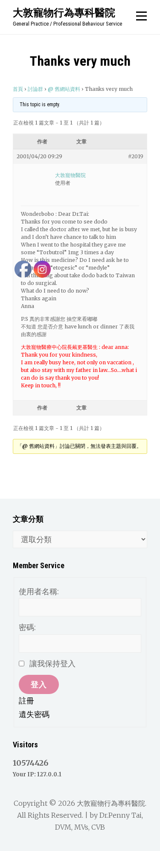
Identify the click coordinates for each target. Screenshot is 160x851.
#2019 (135, 156)
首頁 (18, 89)
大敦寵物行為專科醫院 (64, 12)
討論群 (35, 89)
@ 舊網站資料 (64, 89)
